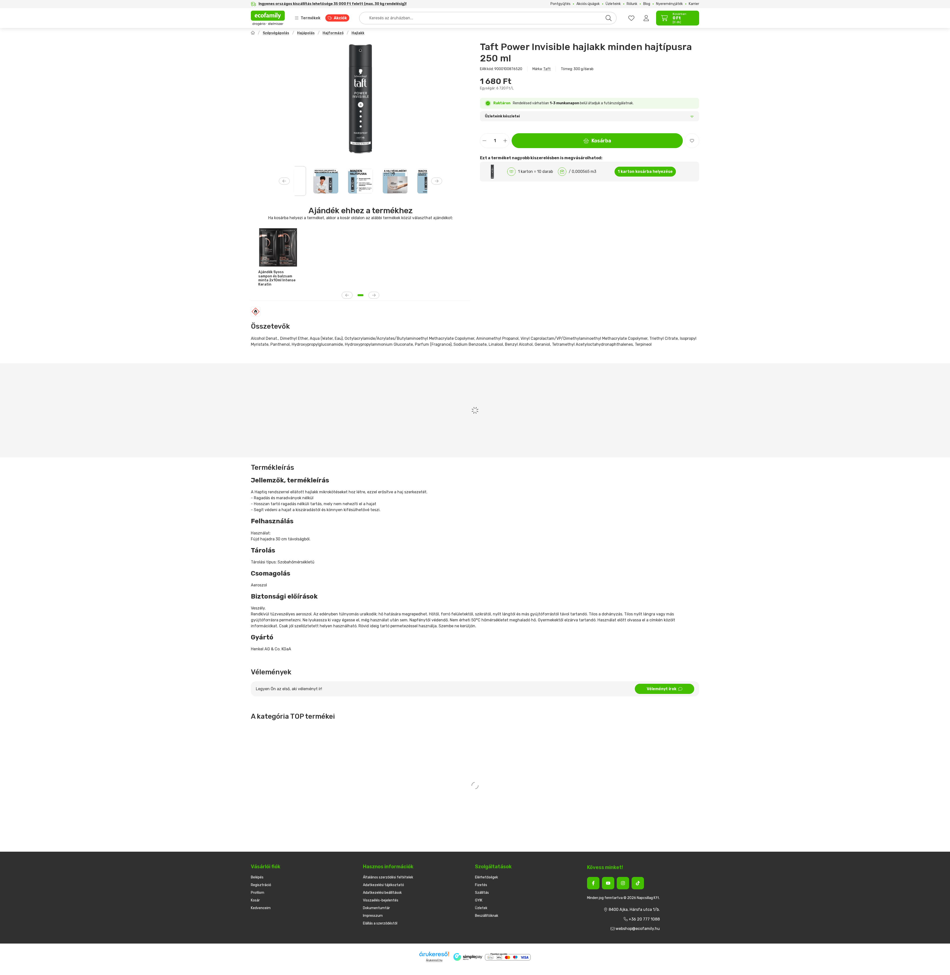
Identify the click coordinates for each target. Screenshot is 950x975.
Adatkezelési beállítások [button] (382, 893)
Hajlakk (358, 33)
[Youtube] (608, 883)
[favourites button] (631, 18)
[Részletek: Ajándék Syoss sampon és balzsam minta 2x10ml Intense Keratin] (278, 247)
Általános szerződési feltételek (388, 877)
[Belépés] (646, 18)
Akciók (340, 18)
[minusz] (484, 141)
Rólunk (632, 4)
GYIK (478, 900)
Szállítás (482, 893)
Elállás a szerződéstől (380, 923)
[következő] (436, 181)
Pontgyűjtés (560, 4)
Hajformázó (333, 33)
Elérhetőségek (486, 877)
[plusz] (505, 141)
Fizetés (481, 885)
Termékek (310, 18)
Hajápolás (306, 33)
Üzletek (481, 908)
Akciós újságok (588, 4)
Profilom (257, 893)
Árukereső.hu (434, 960)
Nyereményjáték (669, 4)
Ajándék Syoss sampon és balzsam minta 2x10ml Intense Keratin (276, 278)
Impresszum (373, 916)
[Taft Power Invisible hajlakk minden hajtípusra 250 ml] (360, 98)
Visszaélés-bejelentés (380, 900)
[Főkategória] (253, 33)
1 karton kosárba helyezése (645, 171)
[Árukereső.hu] (434, 954)
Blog (646, 4)
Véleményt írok (661, 688)
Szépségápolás (276, 33)
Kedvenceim (261, 908)
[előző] (284, 181)
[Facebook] (593, 883)
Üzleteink (613, 4)
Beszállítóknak (486, 916)
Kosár (255, 900)
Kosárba (601, 141)
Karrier (694, 4)
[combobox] (488, 18)
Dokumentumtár (376, 908)
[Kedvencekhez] (692, 140)
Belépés (257, 877)
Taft (547, 69)
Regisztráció (261, 885)
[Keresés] (609, 18)
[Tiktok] (638, 883)
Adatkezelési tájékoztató (383, 885)
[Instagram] (623, 883)
